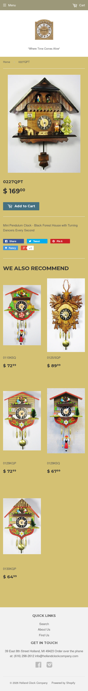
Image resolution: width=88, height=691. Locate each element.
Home (6, 62)
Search (44, 624)
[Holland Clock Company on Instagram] (49, 666)
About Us (44, 629)
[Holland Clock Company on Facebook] (38, 666)
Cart (81, 5)
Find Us (44, 635)
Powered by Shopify (63, 683)
